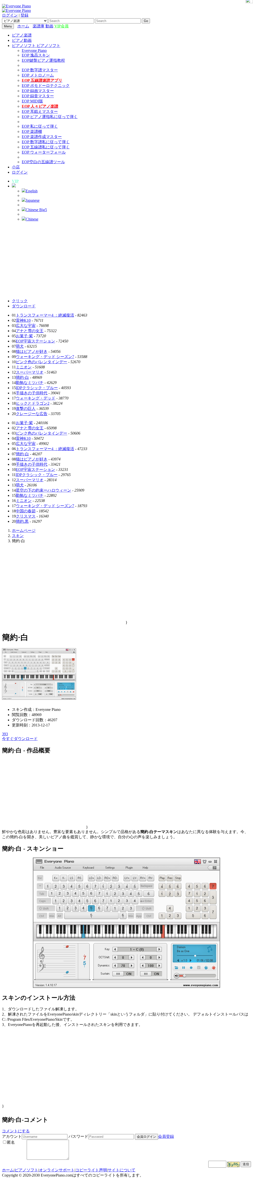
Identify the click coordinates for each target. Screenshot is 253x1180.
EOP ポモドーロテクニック (46, 85)
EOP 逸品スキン (36, 55)
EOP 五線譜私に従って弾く (46, 147)
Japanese (33, 200)
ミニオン (24, 367)
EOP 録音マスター (38, 96)
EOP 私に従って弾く (40, 126)
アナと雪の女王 (29, 331)
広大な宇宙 (26, 325)
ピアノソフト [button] (24, 45)
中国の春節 (26, 511)
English (32, 191)
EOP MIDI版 (32, 101)
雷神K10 (23, 320)
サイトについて (121, 1170)
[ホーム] (31, 26)
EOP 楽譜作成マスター (42, 137)
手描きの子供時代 (31, 393)
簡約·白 (22, 377)
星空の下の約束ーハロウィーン (43, 490)
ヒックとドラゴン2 (32, 403)
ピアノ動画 (22, 40)
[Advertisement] (126, 260)
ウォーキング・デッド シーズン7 (45, 357)
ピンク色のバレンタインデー (41, 362)
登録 (24, 15)
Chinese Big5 (36, 210)
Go (146, 21)
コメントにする (16, 1131)
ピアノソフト (26, 1170)
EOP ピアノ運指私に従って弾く (50, 117)
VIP (15, 181)
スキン (18, 536)
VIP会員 (61, 26)
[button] (14, 186)
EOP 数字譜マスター (40, 70)
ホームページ (24, 530)
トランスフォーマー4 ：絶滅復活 (45, 315)
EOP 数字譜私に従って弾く (46, 142)
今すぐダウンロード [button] (20, 739)
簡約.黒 (22, 521)
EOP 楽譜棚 (32, 131)
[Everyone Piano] (16, 6)
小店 (16, 167)
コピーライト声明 (91, 1170)
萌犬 (20, 346)
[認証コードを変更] (233, 1164)
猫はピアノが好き (31, 351)
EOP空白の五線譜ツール (43, 162)
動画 (49, 26)
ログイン (10, 15)
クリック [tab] (20, 301)
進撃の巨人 (26, 408)
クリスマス (26, 516)
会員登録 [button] (166, 1136)
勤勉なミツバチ (29, 382)
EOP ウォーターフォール (44, 152)
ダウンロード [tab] (24, 306)
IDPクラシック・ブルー (37, 388)
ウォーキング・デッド (35, 398)
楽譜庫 (38, 26)
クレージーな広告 (31, 414)
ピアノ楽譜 (22, 35)
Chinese (32, 219)
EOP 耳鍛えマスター (40, 111)
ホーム (23, 26)
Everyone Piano (34, 50)
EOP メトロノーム (38, 75)
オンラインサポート (57, 1170)
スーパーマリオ (29, 372)
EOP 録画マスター (38, 91)
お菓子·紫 (24, 336)
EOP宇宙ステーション (35, 341)
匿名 (11, 1142)
